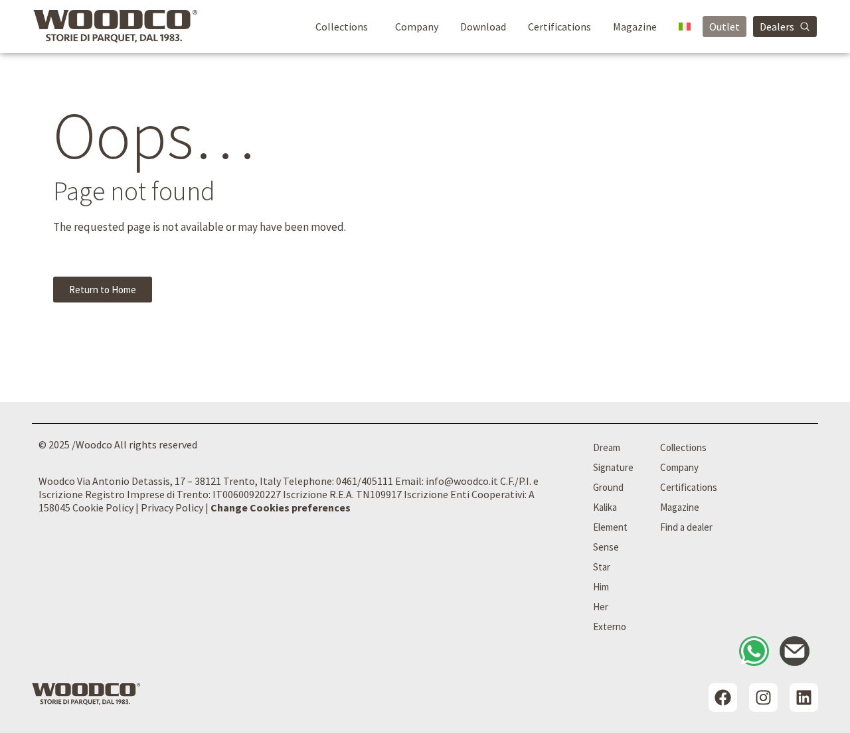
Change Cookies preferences (281, 507)
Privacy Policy (172, 507)
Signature (613, 467)
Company (416, 26)
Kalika (605, 507)
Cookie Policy (102, 507)
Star (601, 567)
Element (610, 527)
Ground (608, 487)
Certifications (559, 26)
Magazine (635, 26)
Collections (341, 26)
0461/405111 (364, 481)
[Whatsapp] (754, 651)
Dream (606, 447)
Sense (606, 547)
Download (483, 26)
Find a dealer (686, 527)
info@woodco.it (462, 481)
